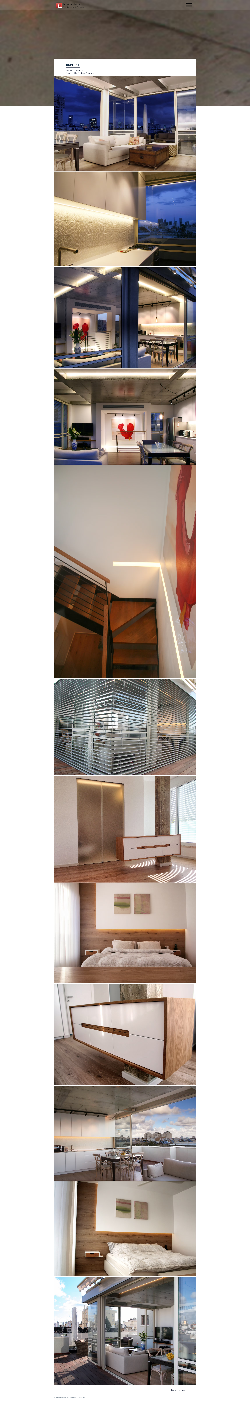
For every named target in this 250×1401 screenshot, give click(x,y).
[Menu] (188, 5)
